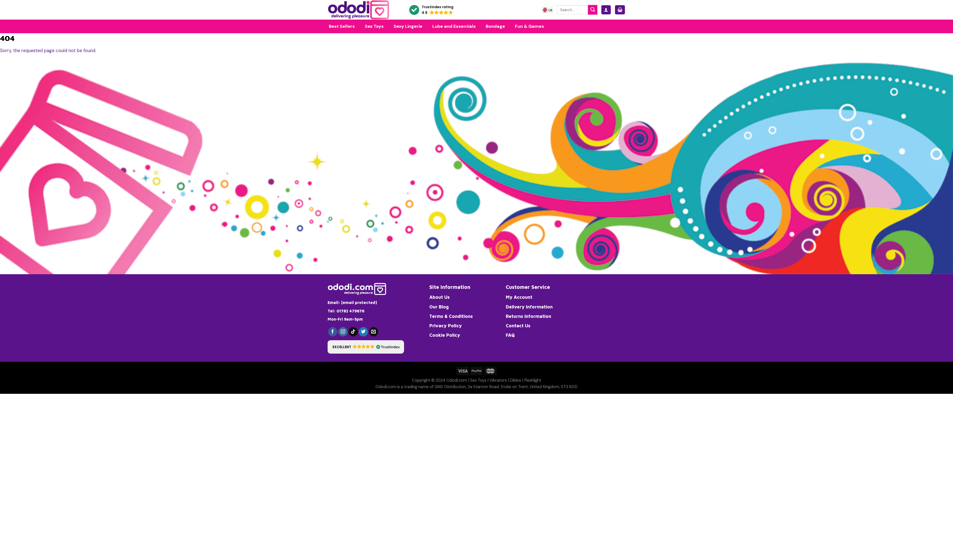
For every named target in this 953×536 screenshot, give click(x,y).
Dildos (515, 380)
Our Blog (439, 306)
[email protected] (359, 302)
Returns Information (528, 316)
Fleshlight (532, 380)
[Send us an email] (373, 331)
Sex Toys (478, 380)
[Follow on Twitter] (363, 331)
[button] (431, 10)
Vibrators (498, 380)
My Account (519, 297)
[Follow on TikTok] (353, 331)
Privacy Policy (445, 325)
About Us (439, 297)
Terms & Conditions (451, 316)
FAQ (510, 335)
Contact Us (518, 325)
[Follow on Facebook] (333, 331)
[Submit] (592, 9)
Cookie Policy (444, 335)
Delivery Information (529, 306)
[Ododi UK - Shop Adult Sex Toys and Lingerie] (363, 10)
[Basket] (620, 9)
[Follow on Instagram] (343, 331)
